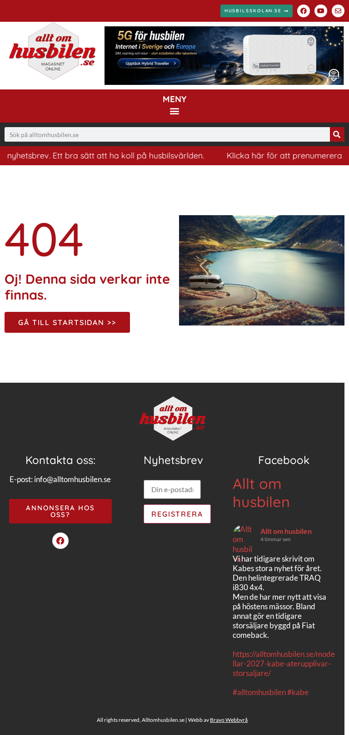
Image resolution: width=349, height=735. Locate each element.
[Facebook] (303, 11)
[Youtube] (320, 11)
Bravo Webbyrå (229, 719)
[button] (174, 110)
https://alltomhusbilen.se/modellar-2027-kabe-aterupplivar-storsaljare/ (284, 663)
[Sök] (337, 134)
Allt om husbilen (261, 492)
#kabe (298, 692)
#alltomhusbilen (259, 692)
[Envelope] (338, 11)
